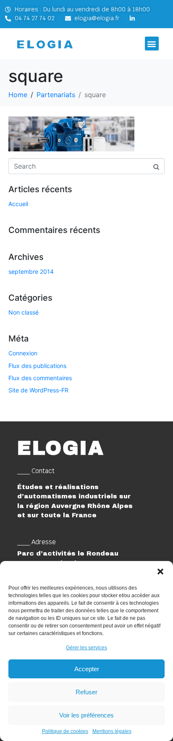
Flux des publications (37, 365)
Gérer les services (86, 648)
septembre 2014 (31, 271)
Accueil (18, 203)
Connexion (22, 353)
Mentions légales (111, 731)
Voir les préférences (86, 715)
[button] (160, 571)
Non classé (23, 312)
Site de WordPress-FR (38, 390)
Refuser (86, 692)
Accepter (86, 668)
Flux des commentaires (40, 377)
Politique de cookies (65, 731)
